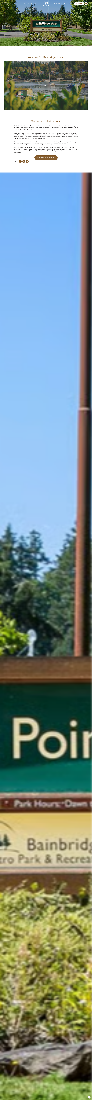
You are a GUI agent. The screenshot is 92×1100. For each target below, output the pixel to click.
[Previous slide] (9, 86)
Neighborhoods (58, 3)
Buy (65, 3)
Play (45, 85)
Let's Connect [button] (79, 3)
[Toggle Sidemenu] (86, 3)
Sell (70, 3)
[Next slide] (83, 86)
